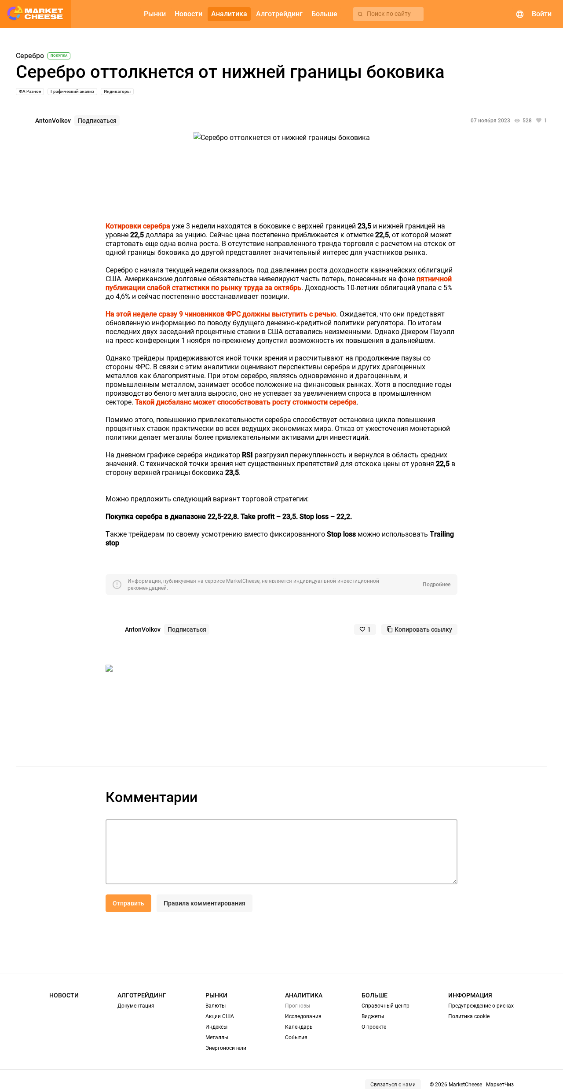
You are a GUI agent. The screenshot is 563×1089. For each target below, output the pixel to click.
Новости (64, 995)
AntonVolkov (53, 120)
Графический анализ (72, 91)
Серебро (30, 56)
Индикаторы (117, 91)
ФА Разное (30, 91)
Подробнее (436, 584)
